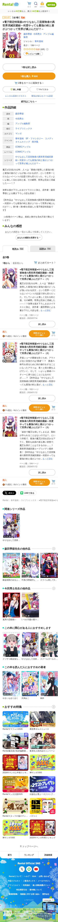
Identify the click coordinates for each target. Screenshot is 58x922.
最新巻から (18, 262)
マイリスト (44, 89)
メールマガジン (44, 881)
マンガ (18, 133)
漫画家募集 (13, 894)
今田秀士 (37, 33)
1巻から (6, 262)
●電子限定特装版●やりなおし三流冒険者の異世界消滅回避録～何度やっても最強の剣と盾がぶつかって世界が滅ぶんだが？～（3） (37, 422)
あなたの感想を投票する (28, 237)
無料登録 (51, 4)
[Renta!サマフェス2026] (16, 4)
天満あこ (25, 698)
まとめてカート (46, 262)
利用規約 (26, 885)
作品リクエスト (14, 881)
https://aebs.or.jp (20, 918)
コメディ (49, 138)
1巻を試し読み (29, 67)
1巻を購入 (29, 76)
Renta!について (15, 876)
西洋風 (35, 141)
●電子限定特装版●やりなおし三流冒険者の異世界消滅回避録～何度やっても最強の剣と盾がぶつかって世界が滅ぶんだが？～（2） (37, 348)
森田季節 (28, 33)
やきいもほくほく (10, 698)
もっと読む (45, 310)
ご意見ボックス (29, 881)
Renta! (5, 500)
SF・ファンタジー (34, 138)
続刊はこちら (28, 101)
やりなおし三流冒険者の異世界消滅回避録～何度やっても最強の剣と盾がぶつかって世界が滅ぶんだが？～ (34, 160)
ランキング (29, 854)
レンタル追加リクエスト (15, 95)
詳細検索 (48, 854)
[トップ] (8, 4)
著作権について (35, 889)
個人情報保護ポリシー (41, 885)
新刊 (10, 854)
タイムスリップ (22, 141)
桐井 (42, 698)
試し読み (42, 324)
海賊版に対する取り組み (30, 894)
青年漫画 (39, 41)
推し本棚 (17, 89)
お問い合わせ (44, 876)
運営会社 (45, 894)
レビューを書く (34, 54)
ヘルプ (26, 876)
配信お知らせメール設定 (42, 95)
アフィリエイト (14, 885)
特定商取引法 (21, 889)
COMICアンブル (23, 146)
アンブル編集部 (22, 123)
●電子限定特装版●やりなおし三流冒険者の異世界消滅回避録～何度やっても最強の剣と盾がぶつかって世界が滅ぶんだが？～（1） (37, 274)
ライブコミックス (23, 128)
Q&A (34, 876)
